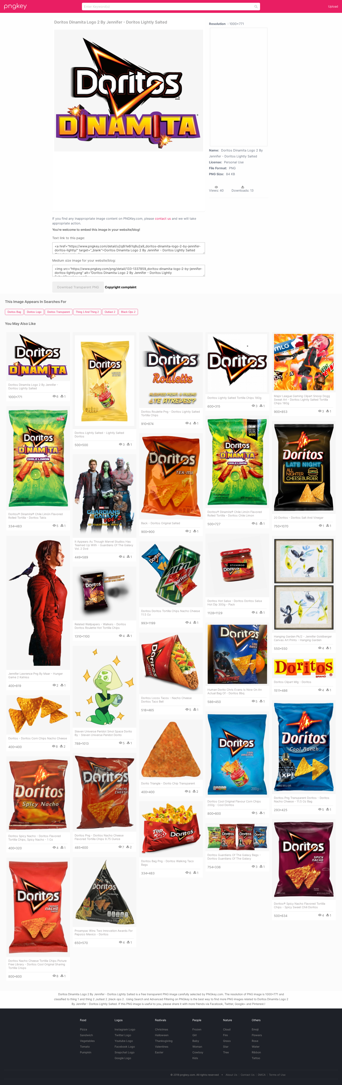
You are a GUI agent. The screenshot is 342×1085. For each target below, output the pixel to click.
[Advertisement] (114, 181)
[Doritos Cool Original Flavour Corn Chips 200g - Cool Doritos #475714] (237, 754)
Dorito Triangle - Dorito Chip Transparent (168, 783)
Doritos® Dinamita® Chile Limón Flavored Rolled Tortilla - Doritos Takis (35, 515)
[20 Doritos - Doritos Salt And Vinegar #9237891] (304, 467)
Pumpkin (85, 1052)
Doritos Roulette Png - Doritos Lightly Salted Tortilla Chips (170, 413)
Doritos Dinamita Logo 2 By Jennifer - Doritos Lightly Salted (33, 386)
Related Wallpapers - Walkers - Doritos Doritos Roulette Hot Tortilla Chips (100, 625)
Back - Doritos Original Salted (160, 523)
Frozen (196, 1029)
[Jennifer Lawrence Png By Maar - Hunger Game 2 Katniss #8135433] (38, 603)
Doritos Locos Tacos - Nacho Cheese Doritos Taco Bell (166, 699)
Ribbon (256, 1052)
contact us (163, 218)
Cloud (227, 1029)
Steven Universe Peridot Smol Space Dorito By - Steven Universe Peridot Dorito (103, 733)
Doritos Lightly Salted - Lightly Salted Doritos (99, 434)
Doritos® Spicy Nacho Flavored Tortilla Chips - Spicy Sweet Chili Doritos (299, 905)
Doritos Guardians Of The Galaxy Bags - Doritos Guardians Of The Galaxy (234, 856)
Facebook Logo (125, 1046)
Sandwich (86, 1035)
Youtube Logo (124, 1040)
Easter (159, 1052)
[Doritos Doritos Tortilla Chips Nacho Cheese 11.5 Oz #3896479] (171, 574)
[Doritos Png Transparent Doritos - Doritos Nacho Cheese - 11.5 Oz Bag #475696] (304, 747)
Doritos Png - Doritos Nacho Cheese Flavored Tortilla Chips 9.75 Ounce (99, 837)
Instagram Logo (125, 1029)
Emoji (255, 1029)
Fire (225, 1035)
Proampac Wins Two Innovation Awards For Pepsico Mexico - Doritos (104, 932)
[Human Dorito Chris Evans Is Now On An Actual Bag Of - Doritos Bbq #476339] (237, 654)
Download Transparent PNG (78, 287)
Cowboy (197, 1052)
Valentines (161, 1046)
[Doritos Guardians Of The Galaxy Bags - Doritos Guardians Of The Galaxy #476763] (237, 837)
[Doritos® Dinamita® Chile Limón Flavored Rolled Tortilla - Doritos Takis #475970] (38, 458)
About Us (231, 1074)
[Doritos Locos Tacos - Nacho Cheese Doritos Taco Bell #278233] (171, 663)
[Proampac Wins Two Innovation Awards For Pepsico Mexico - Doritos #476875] (104, 892)
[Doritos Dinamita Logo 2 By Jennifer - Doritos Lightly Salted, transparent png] (128, 90)
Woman (197, 1046)
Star (225, 1046)
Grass (227, 1040)
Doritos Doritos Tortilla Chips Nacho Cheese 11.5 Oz (170, 612)
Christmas (161, 1029)
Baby (195, 1040)
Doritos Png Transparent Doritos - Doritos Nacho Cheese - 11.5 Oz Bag (301, 799)
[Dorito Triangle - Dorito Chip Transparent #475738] (171, 749)
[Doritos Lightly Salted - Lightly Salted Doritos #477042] (104, 380)
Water (255, 1046)
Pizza (83, 1029)
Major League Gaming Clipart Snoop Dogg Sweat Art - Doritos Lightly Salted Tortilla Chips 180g (302, 399)
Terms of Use (277, 1074)
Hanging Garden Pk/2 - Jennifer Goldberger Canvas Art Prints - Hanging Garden (303, 638)
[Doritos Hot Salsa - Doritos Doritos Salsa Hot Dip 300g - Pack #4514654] (237, 565)
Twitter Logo (123, 1035)
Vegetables (87, 1040)
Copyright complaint (120, 287)
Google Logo (123, 1058)
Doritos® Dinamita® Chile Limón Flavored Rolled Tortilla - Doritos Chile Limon (234, 513)
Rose (255, 1040)
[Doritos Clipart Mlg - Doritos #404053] (304, 668)
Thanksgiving (164, 1040)
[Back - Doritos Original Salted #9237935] (171, 476)
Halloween (161, 1035)
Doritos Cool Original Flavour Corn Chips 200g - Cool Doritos (234, 803)
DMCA (262, 1074)
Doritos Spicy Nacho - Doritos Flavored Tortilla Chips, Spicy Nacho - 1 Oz (34, 837)
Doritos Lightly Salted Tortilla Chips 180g (234, 397)
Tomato (85, 1046)
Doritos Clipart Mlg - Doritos (292, 682)
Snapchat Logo (124, 1052)
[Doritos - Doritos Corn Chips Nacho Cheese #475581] (38, 714)
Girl (194, 1035)
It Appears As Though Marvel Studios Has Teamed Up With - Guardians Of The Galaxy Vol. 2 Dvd (104, 545)
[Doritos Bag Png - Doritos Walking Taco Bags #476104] (171, 829)
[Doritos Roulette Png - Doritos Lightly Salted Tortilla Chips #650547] (171, 370)
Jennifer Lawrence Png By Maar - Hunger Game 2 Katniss (35, 675)
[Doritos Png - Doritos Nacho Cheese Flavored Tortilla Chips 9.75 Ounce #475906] (104, 792)
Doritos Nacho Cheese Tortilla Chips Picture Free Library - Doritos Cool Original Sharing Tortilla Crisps (37, 964)
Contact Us (248, 1074)
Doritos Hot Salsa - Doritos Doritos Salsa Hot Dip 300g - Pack (234, 602)
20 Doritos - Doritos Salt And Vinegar (298, 517)
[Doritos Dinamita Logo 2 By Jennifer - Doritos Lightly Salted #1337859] (38, 356)
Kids (195, 1058)
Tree (226, 1052)
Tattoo (256, 1058)
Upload (333, 6)
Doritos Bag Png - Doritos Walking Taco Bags (167, 862)
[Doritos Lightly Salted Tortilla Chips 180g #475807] (237, 363)
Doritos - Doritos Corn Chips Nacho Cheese (37, 738)
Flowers (257, 1035)
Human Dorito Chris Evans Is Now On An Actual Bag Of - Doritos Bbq (234, 691)
